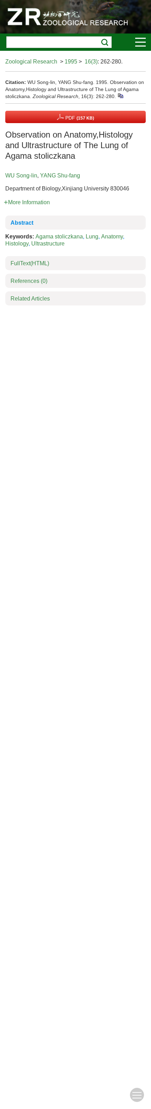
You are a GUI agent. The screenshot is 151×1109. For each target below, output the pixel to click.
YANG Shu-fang (60, 175)
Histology (16, 244)
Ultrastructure (48, 244)
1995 (71, 62)
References (29, 281)
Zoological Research (31, 62)
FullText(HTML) (30, 263)
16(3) (91, 62)
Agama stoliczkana (59, 237)
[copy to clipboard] (120, 95)
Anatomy (112, 237)
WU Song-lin (21, 175)
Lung (92, 237)
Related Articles (30, 299)
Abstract (22, 223)
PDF (79, 118)
